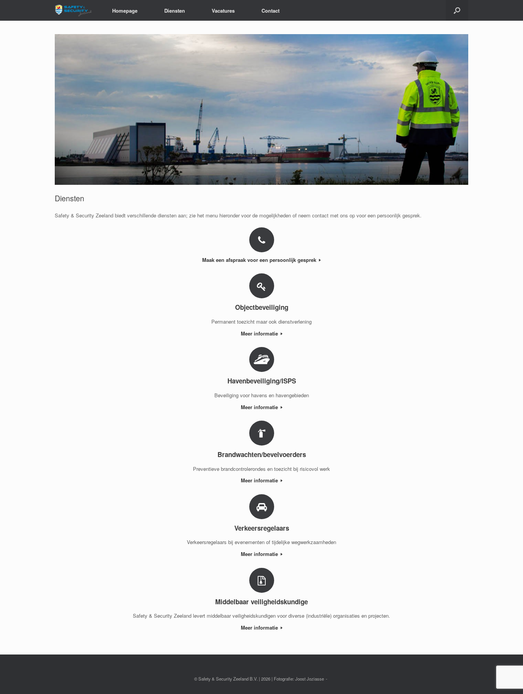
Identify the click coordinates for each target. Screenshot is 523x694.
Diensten (174, 10)
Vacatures (223, 10)
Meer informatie (260, 333)
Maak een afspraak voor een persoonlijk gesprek (260, 259)
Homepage (124, 10)
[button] (457, 10)
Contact (270, 10)
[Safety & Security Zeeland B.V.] (74, 10)
